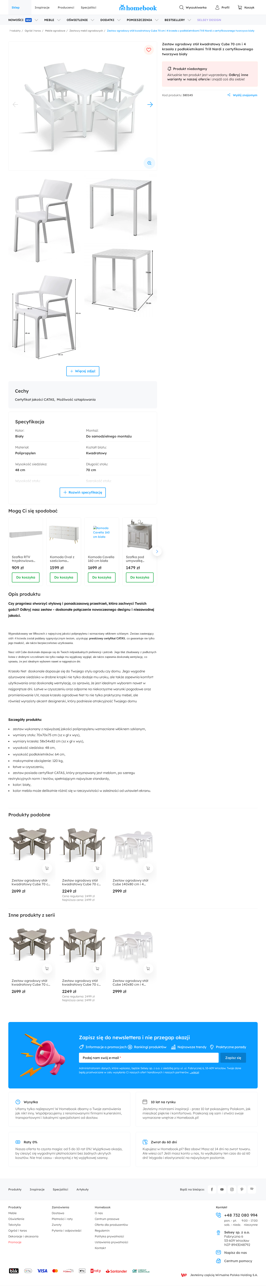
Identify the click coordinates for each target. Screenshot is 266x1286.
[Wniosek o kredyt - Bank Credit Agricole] (141, 1270)
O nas (99, 1213)
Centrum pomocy (238, 1261)
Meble (12, 1213)
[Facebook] (212, 1189)
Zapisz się (233, 1058)
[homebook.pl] (138, 7)
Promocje (14, 1242)
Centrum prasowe (107, 1219)
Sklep (16, 7)
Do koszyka (25, 577)
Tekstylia (14, 1225)
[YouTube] (222, 1189)
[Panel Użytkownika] (222, 7)
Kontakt (100, 1248)
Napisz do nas (235, 1252)
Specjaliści (88, 7)
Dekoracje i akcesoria (23, 1236)
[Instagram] (232, 1189)
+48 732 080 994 (241, 1215)
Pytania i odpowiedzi (66, 1230)
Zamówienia (60, 1207)
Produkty (14, 1189)
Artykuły (82, 1189)
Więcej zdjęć (85, 371)
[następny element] (157, 551)
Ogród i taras (17, 1230)
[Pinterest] (242, 1189)
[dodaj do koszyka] (47, 868)
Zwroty (57, 1225)
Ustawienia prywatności (111, 1242)
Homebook (103, 1207)
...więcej (194, 1072)
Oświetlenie (16, 1219)
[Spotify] (252, 1189)
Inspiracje (42, 7)
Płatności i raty (62, 1219)
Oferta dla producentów (111, 1225)
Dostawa (58, 1213)
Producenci (66, 7)
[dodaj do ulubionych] (149, 50)
